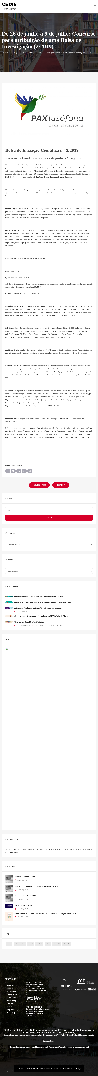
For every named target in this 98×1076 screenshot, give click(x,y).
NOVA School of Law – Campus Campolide (48, 625)
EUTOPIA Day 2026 (23, 905)
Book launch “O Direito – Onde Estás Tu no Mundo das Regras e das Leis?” (46, 914)
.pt (87, 1047)
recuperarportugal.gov (75, 1047)
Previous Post (39, 485)
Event (30, 944)
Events (39, 944)
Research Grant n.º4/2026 (25, 877)
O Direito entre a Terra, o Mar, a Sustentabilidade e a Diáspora (39, 597)
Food (48, 944)
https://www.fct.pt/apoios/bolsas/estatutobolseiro (23, 400)
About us (10, 985)
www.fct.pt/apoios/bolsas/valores (55, 193)
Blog (15, 53)
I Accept (78, 1069)
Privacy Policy (12, 991)
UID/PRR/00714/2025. (83, 1035)
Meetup (57, 944)
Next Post (60, 485)
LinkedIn (10, 1013)
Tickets (66, 944)
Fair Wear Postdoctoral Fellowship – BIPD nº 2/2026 (36, 886)
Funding (10, 988)
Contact (10, 1004)
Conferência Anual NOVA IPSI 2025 (29, 622)
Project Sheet (49, 1041)
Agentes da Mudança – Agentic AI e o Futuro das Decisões (38, 608)
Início (7, 53)
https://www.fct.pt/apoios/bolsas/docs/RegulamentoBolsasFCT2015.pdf (31, 406)
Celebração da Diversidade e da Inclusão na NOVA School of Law (41, 616)
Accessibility (11, 1001)
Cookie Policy (12, 994)
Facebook (13, 1010)
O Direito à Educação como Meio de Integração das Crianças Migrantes (43, 602)
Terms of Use (12, 997)
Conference (19, 944)
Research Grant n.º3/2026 (25, 896)
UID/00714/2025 (61, 1035)
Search (49, 517)
